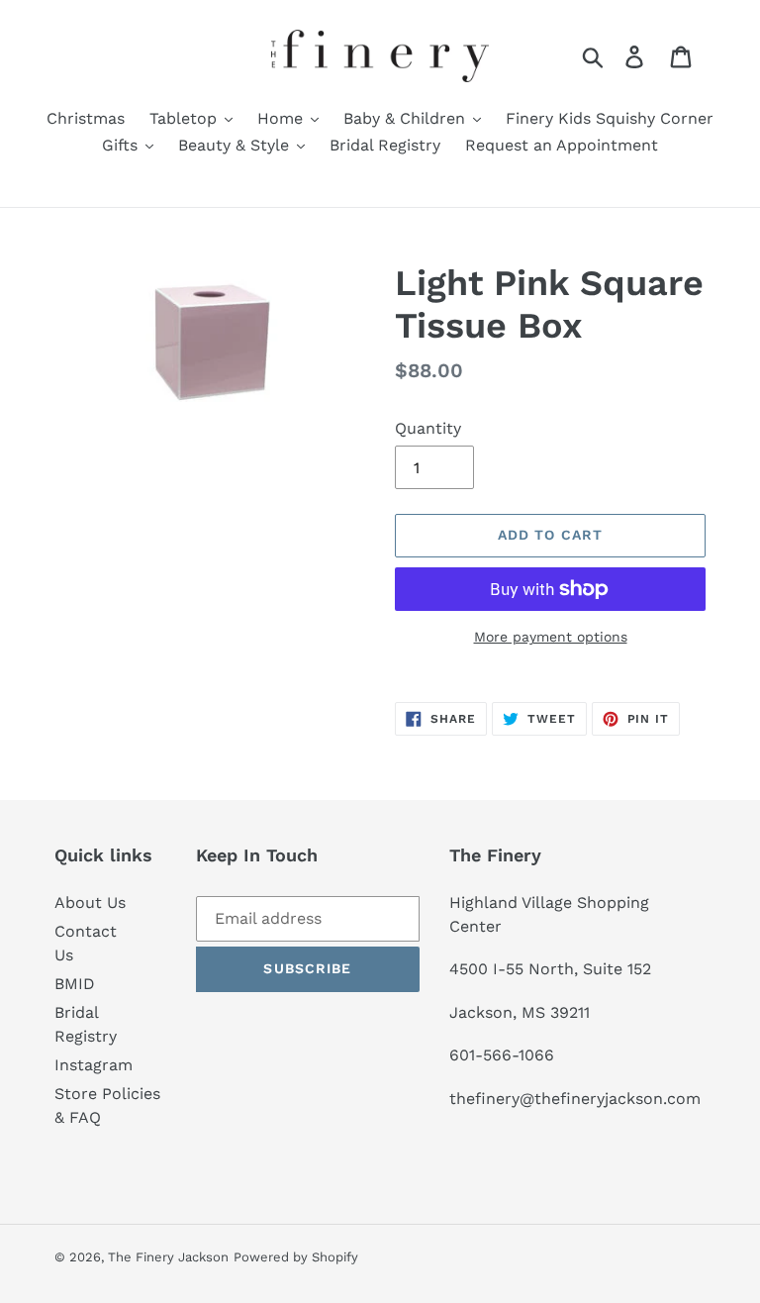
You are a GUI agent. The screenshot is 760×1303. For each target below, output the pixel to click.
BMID (74, 983)
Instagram (93, 1064)
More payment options (550, 637)
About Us (90, 902)
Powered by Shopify (296, 1257)
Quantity (428, 428)
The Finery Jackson (168, 1257)
